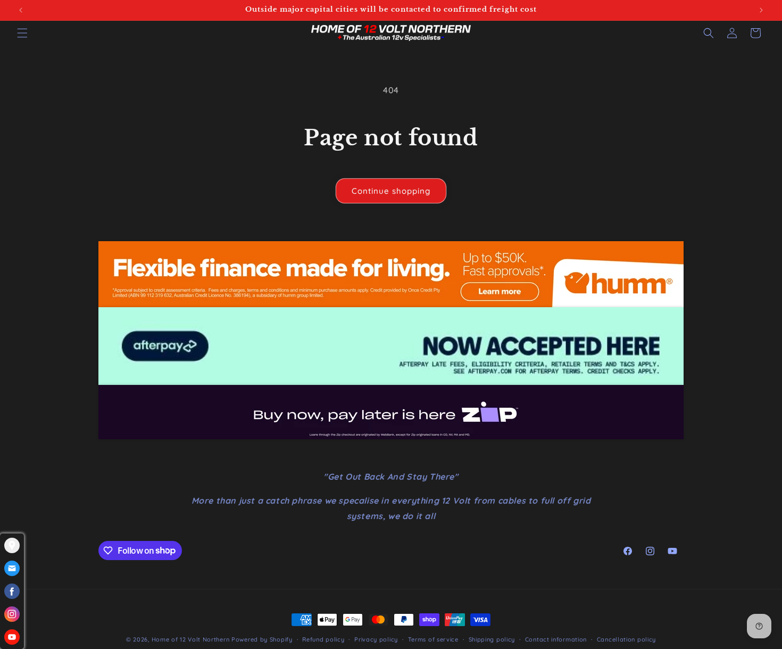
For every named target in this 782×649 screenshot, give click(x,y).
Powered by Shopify (262, 639)
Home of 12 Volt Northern (191, 639)
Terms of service (433, 639)
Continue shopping (391, 191)
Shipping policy (492, 639)
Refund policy (323, 639)
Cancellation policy (626, 639)
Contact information (556, 639)
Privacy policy (376, 639)
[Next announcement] (761, 10)
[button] (22, 33)
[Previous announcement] (20, 10)
